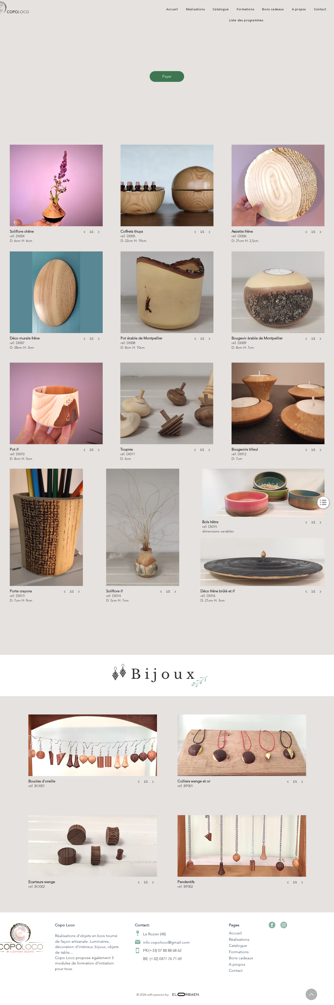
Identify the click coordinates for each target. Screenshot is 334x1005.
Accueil (235, 933)
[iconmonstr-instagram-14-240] (283, 925)
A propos (237, 964)
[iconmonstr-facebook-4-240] (272, 925)
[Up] (311, 994)
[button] (323, 502)
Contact (236, 970)
